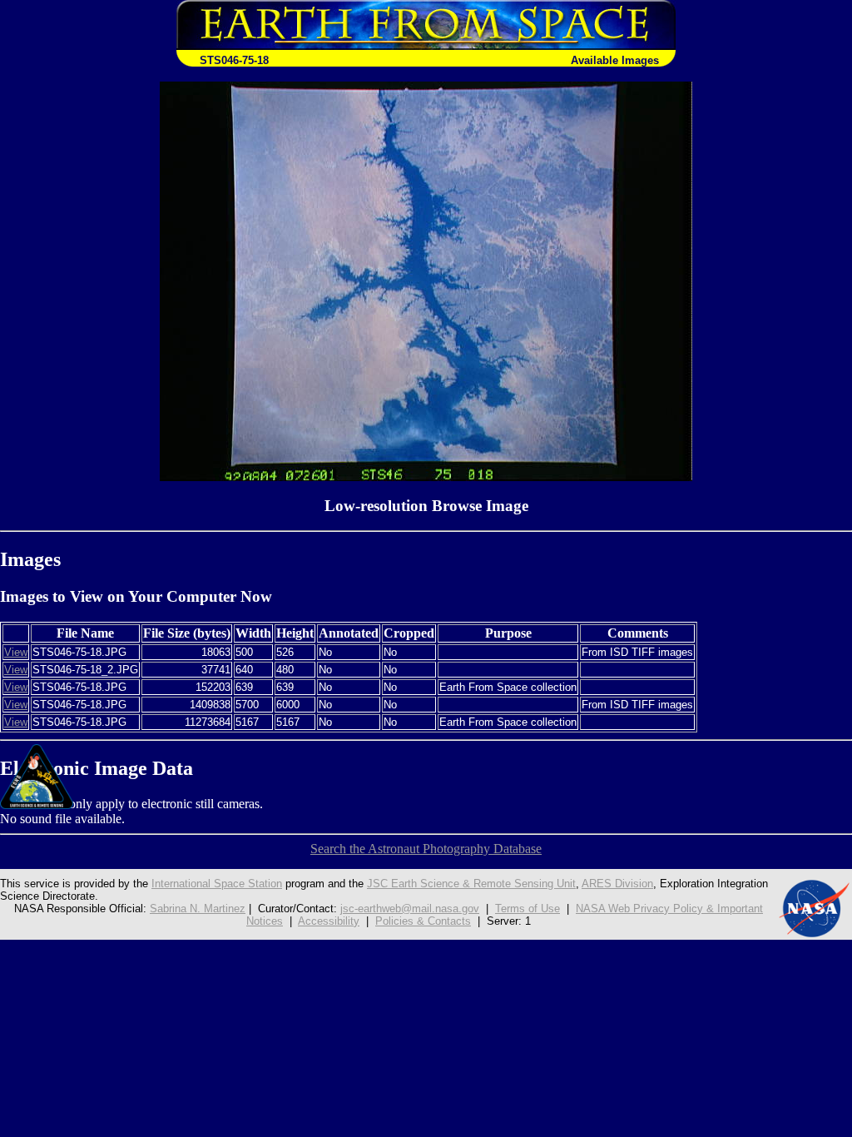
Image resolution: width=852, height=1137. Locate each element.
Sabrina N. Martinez (197, 908)
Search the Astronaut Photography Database (426, 849)
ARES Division (617, 883)
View (15, 652)
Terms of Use (527, 908)
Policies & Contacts (423, 921)
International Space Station (216, 883)
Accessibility (328, 921)
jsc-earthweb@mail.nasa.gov (409, 908)
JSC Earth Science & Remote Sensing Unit (471, 883)
